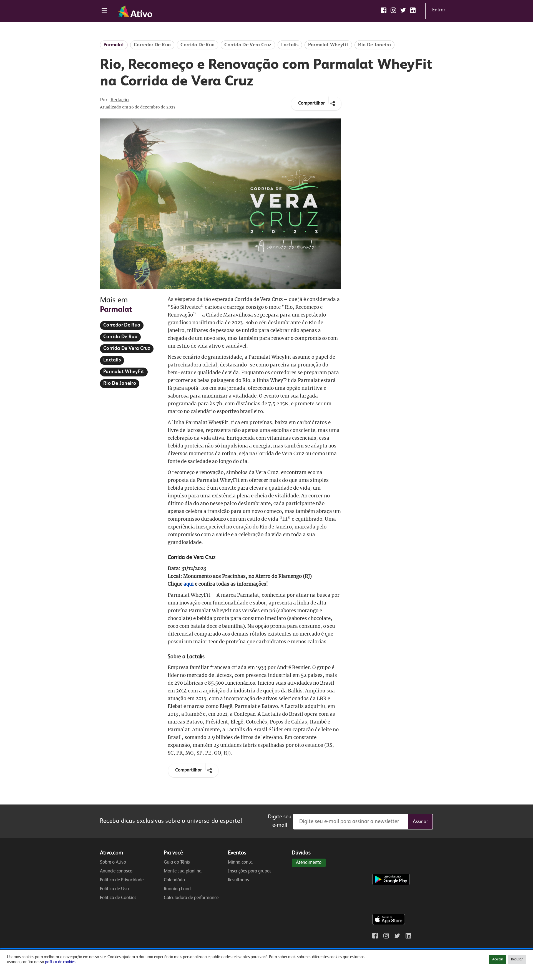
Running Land (177, 889)
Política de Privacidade (122, 880)
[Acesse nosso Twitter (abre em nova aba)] (403, 10)
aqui (189, 584)
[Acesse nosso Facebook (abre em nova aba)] (383, 10)
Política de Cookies (118, 897)
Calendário (174, 880)
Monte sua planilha (183, 871)
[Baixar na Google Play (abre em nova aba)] (392, 868)
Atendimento (308, 862)
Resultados (238, 880)
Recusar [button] (517, 959)
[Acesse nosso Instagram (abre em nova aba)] (393, 10)
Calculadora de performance (191, 897)
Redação (119, 99)
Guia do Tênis (177, 862)
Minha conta (240, 862)
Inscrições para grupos (249, 871)
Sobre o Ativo (113, 862)
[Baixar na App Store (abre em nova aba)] (388, 908)
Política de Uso (114, 889)
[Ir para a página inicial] (134, 11)
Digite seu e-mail (279, 821)
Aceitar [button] (497, 959)
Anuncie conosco (116, 871)
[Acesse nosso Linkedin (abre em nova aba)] (413, 10)
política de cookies (60, 962)
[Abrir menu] (104, 11)
